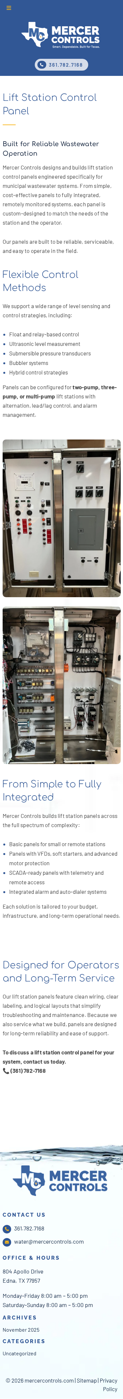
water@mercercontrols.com (49, 1241)
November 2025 (21, 1329)
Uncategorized (19, 1353)
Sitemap (87, 1380)
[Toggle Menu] (9, 8)
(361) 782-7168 (28, 1070)
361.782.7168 (66, 65)
